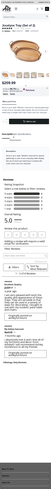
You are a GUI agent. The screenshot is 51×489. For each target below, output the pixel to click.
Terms (12, 94)
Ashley (7, 31)
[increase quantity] (6, 120)
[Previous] (5, 51)
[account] (37, 9)
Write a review (26, 28)
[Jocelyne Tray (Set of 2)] (25, 51)
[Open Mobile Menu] (47, 9)
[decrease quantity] (6, 122)
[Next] (46, 51)
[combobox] (25, 17)
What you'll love (9, 101)
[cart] (42, 8)
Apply (5, 94)
